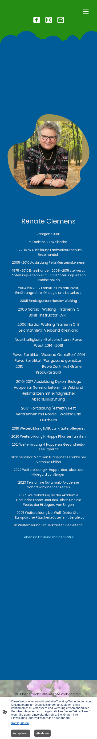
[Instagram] (48, 20)
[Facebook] (36, 20)
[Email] (60, 20)
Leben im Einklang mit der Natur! (48, 537)
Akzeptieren (20, 733)
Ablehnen (42, 733)
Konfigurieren (20, 723)
